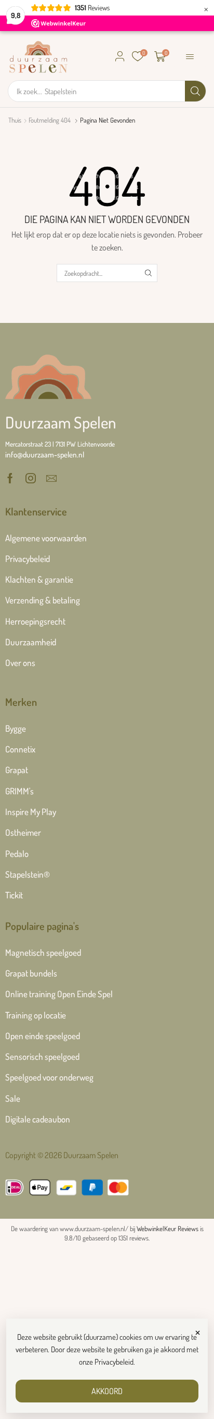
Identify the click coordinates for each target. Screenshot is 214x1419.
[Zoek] (195, 91)
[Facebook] (10, 478)
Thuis (14, 120)
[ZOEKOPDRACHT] (148, 273)
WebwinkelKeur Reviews (167, 1228)
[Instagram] (30, 478)
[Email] (51, 478)
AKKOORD (107, 1391)
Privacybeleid (114, 1362)
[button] (120, 56)
